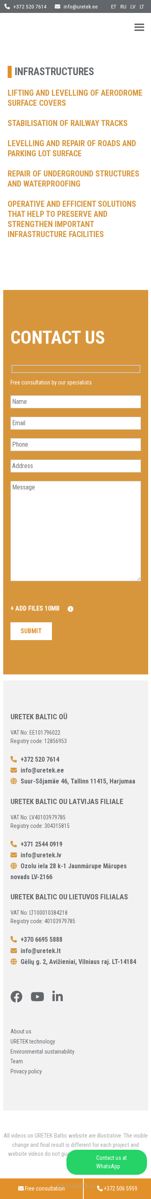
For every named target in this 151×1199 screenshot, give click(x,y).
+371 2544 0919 (40, 844)
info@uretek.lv (41, 855)
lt (142, 6)
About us (20, 1031)
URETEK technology (32, 1041)
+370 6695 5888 (40, 939)
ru (123, 6)
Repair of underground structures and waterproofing (73, 179)
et (113, 6)
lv (133, 6)
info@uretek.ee (81, 6)
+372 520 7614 (29, 6)
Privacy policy (26, 1071)
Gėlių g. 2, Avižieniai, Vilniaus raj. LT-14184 (77, 962)
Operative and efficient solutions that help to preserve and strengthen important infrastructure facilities (72, 219)
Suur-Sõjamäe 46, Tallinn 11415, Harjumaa (77, 781)
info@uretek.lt (41, 951)
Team (16, 1061)
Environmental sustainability (42, 1051)
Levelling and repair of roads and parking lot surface (72, 148)
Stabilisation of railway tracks (68, 123)
